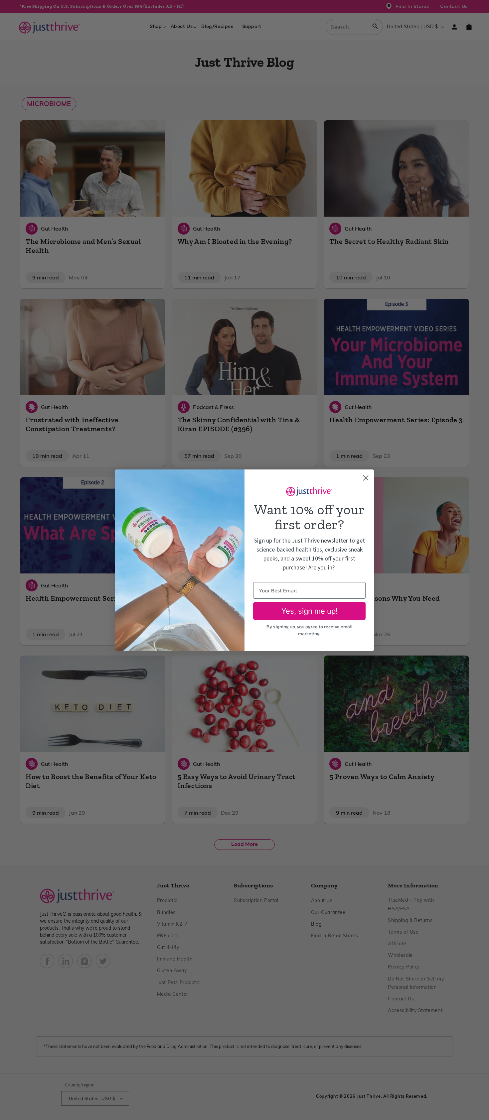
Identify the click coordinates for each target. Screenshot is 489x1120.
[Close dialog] (366, 478)
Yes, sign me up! (309, 611)
